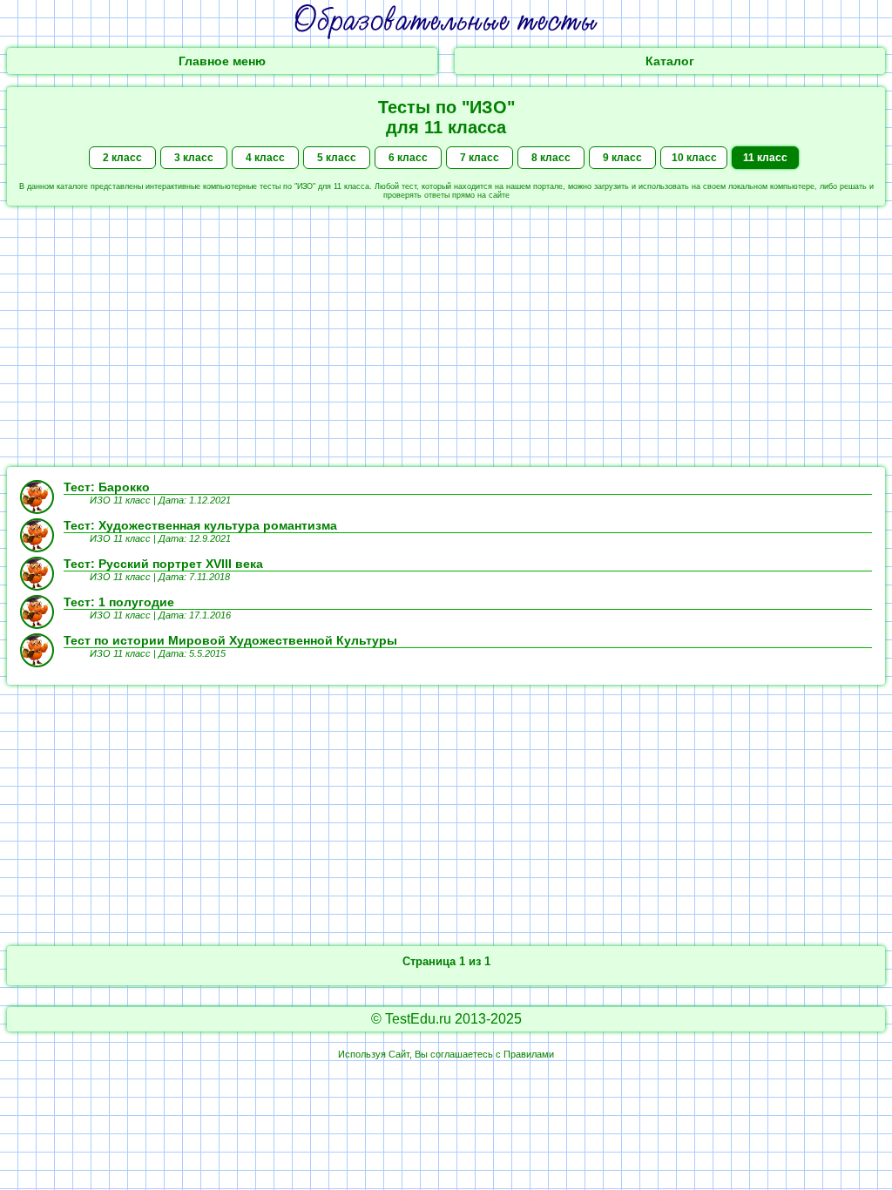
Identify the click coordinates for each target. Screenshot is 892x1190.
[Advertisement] (446, 336)
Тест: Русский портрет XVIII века (163, 564)
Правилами (528, 1054)
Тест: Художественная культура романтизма (200, 525)
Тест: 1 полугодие (119, 602)
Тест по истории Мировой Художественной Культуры (230, 640)
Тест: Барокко (107, 487)
